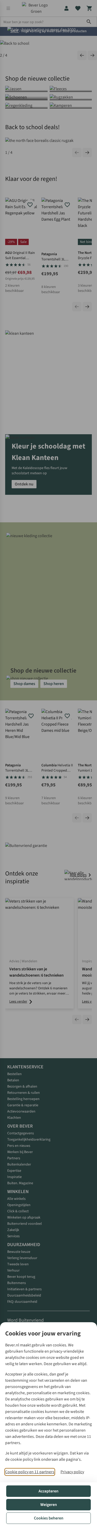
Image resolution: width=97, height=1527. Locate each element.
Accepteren (48, 1491)
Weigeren (48, 1505)
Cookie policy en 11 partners (29, 1472)
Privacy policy (72, 1472)
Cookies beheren (48, 1518)
